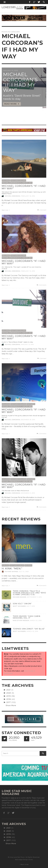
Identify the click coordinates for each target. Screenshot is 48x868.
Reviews (28, 565)
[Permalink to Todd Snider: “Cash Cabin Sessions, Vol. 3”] (6, 620)
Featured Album (17, 565)
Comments (42, 433)
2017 (8, 702)
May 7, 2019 (31, 606)
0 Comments (42, 285)
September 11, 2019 (34, 597)
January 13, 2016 (27, 344)
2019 (8, 696)
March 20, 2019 (32, 631)
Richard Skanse (11, 571)
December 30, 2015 (28, 419)
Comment (42, 210)
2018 (8, 699)
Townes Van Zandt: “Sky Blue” (29, 629)
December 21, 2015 (28, 493)
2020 (8, 693)
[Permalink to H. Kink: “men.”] (24, 546)
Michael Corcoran (12, 196)
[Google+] (34, 2)
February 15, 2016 (28, 271)
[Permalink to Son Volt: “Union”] (6, 607)
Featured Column (18, 180)
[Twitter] (38, 2)
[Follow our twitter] (4, 738)
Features (31, 404)
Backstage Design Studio (24, 859)
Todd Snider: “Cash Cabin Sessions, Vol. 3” (26, 617)
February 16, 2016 (28, 196)
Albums (5, 565)
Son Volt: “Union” (22, 604)
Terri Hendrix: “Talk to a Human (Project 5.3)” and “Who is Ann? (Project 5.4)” (29, 593)
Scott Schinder (19, 606)
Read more (5, 210)
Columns (6, 180)
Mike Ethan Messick (21, 620)
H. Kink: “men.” (12, 568)
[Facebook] (29, 2)
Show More (11, 705)
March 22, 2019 (35, 620)
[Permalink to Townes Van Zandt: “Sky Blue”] (6, 632)
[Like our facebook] (26, 738)
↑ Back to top (24, 864)
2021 (8, 690)
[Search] (5, 2)
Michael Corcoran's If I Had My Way (17, 183)
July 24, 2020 (24, 571)
